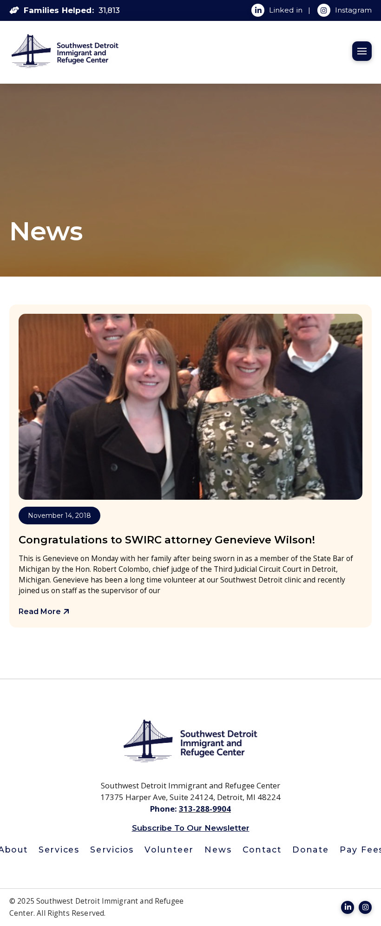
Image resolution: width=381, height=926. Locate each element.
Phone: (164, 808)
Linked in (286, 10)
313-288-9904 (205, 808)
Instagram (353, 10)
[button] (362, 51)
